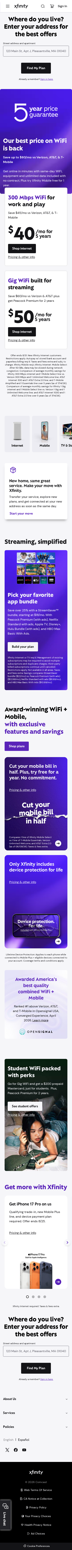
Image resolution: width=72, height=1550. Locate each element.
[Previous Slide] (5, 1242)
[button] (27, 1296)
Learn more (40, 1020)
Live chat (4, 1519)
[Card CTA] (36, 803)
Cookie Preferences (38, 1546)
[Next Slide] (67, 1242)
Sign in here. (46, 79)
